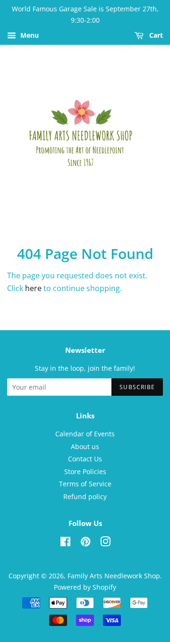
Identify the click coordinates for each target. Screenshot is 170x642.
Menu (28, 35)
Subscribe (137, 387)
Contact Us (85, 458)
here (33, 288)
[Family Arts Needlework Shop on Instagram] (105, 543)
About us (85, 446)
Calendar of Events (85, 433)
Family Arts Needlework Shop (114, 575)
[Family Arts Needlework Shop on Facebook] (65, 543)
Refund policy (85, 496)
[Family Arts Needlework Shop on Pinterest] (85, 543)
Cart (155, 35)
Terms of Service (85, 483)
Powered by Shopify (85, 587)
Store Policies (85, 471)
